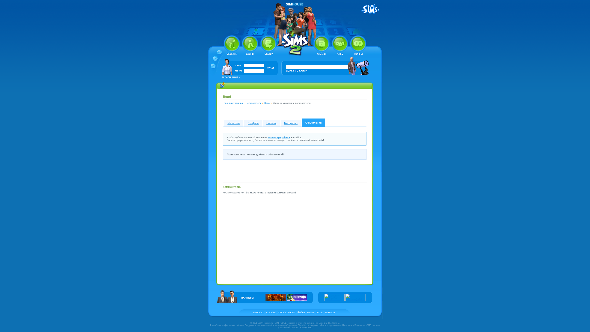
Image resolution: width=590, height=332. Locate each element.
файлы (301, 312)
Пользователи (254, 103)
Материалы (291, 123)
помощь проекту (286, 312)
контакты (330, 312)
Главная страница (233, 103)
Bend (267, 103)
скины (310, 312)
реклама (271, 312)
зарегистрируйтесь (279, 137)
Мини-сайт (233, 123)
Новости (271, 123)
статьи (319, 312)
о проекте (258, 312)
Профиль (253, 123)
